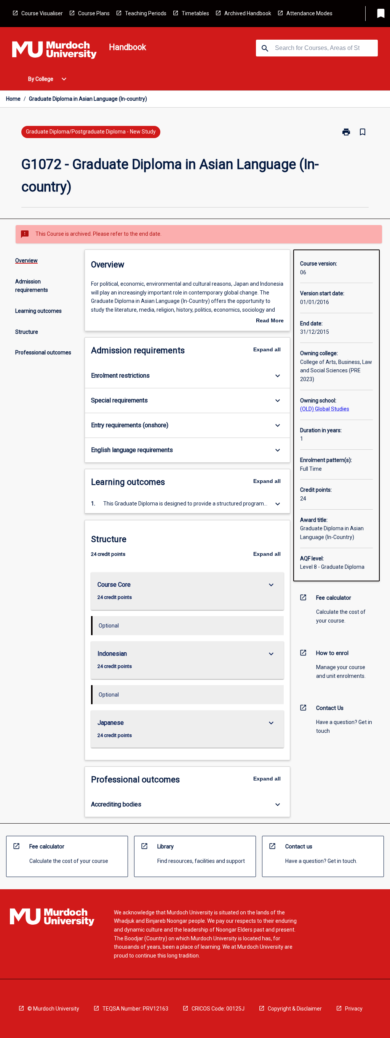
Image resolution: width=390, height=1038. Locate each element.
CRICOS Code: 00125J (218, 1009)
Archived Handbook (247, 13)
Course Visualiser (42, 13)
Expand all (267, 349)
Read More (270, 321)
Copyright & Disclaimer (295, 1009)
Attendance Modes (309, 13)
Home (13, 99)
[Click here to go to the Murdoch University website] (54, 51)
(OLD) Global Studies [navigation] (324, 409)
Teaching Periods (145, 13)
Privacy (354, 1009)
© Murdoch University (53, 1009)
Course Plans (94, 13)
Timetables (195, 13)
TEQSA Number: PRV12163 (135, 1009)
